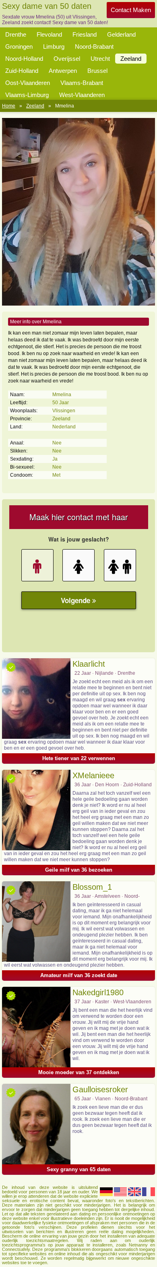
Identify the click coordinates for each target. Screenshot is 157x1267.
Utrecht (100, 58)
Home (8, 106)
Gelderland (121, 34)
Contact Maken (131, 9)
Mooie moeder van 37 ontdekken (78, 1072)
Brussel (97, 70)
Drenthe (15, 34)
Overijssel (67, 58)
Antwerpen (63, 70)
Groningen (19, 46)
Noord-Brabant (94, 46)
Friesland (84, 34)
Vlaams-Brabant (81, 82)
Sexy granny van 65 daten (79, 1169)
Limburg (53, 46)
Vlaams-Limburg (27, 94)
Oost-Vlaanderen (27, 82)
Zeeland (130, 58)
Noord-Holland (24, 58)
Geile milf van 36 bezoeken (78, 870)
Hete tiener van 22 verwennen (78, 758)
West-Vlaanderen (82, 94)
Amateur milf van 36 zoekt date (78, 975)
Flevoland (49, 34)
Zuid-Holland (21, 70)
